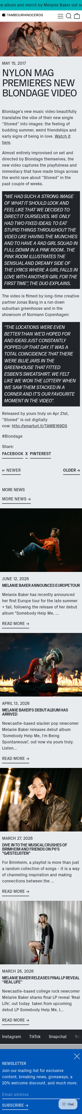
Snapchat (58, 1036)
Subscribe (13, 1105)
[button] (69, 16)
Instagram (11, 1036)
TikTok (35, 1036)
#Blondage (12, 436)
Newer (13, 470)
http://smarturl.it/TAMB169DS (39, 425)
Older (69, 470)
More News (14, 498)
